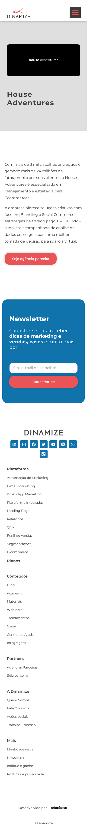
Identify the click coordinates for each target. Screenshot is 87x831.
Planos (13, 561)
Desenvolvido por (32, 808)
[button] (75, 12)
